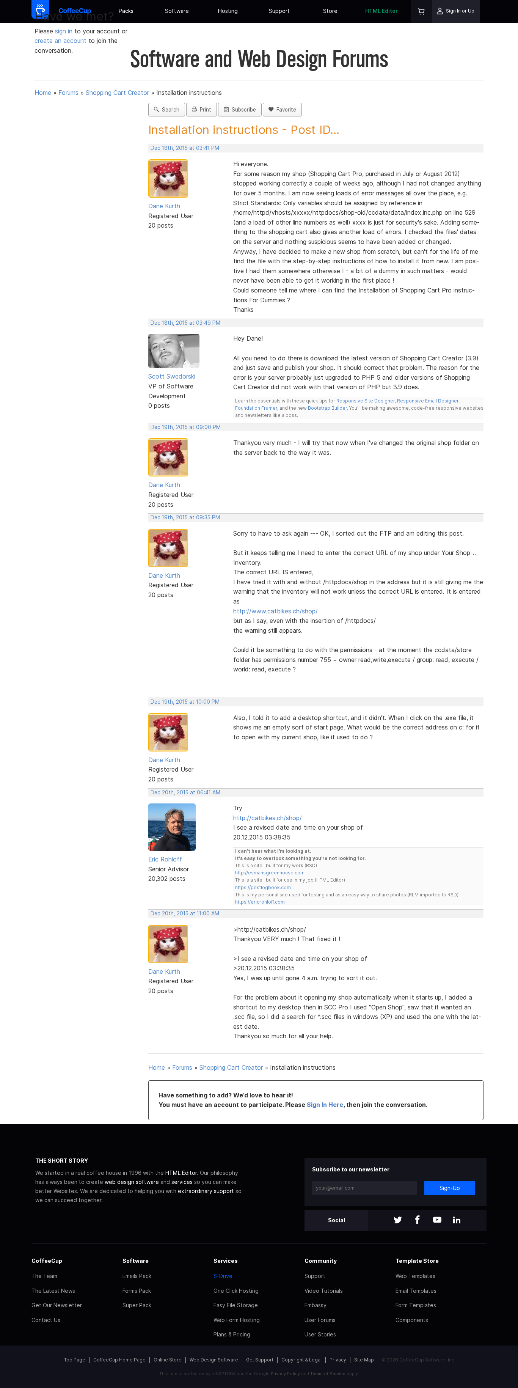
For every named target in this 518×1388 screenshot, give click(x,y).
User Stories (320, 1334)
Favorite (284, 110)
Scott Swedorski (171, 376)
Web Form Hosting (236, 1320)
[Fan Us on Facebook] (417, 1220)
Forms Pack (136, 1290)
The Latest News (53, 1290)
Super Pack (136, 1305)
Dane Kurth (164, 206)
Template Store (417, 1261)
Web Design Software (214, 1360)
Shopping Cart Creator (117, 92)
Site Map (364, 1360)
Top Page (74, 1360)
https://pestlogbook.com (263, 887)
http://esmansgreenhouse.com (270, 873)
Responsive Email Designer (427, 401)
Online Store (168, 1360)
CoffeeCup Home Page (119, 1360)
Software (177, 11)
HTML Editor (381, 11)
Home (43, 92)
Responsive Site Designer (365, 401)
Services (225, 1261)
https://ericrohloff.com (260, 902)
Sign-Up (450, 1188)
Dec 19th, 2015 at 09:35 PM (185, 517)
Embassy (315, 1305)
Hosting (228, 11)
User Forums (320, 1320)
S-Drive (222, 1276)
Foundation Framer (256, 408)
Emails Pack (136, 1276)
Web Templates (415, 1276)
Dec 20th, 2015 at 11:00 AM (185, 913)
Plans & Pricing (231, 1334)
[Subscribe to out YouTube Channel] (437, 1220)
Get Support (259, 1360)
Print (204, 110)
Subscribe (242, 110)
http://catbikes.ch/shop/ (267, 818)
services (182, 1182)
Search (169, 110)
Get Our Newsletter (56, 1305)
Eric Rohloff (165, 859)
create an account (60, 40)
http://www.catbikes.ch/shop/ (275, 611)
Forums (68, 92)
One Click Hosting (236, 1290)
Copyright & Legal (301, 1360)
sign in (64, 31)
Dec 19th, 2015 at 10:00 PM (185, 702)
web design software (132, 1182)
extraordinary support (206, 1191)
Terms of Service (327, 1373)
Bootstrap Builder (327, 408)
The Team (44, 1276)
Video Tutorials (324, 1290)
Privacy (338, 1360)
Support (279, 11)
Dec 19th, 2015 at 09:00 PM (186, 427)
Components (412, 1320)
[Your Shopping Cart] (421, 11)
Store (330, 11)
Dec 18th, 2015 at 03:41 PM (185, 148)
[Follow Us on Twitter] (398, 1220)
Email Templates (416, 1290)
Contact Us (45, 1320)
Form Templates (416, 1305)
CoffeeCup (46, 1261)
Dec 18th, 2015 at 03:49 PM (185, 323)
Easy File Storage (235, 1305)
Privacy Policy (285, 1373)
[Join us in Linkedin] (457, 1220)
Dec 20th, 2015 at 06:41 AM (185, 792)
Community (321, 1261)
